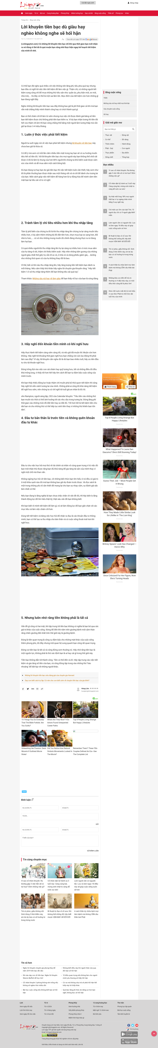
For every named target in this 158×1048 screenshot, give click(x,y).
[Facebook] (128, 1026)
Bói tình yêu (97, 1014)
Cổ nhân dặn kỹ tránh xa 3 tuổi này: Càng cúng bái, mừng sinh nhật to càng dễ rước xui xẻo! (122, 186)
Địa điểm (125, 153)
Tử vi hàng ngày (50, 1010)
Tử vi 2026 (48, 1006)
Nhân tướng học (77, 13)
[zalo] (33, 689)
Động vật (125, 135)
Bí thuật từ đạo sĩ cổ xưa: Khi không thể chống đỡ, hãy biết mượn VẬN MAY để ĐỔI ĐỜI (59, 914)
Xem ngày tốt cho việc (28, 1014)
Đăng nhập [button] (134, 3)
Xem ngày (28, 13)
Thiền (105, 98)
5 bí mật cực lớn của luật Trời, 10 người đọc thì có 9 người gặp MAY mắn (122, 212)
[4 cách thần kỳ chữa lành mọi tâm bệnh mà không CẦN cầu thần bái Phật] (86, 901)
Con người (126, 148)
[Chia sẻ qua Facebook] (23, 689)
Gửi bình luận (93, 851)
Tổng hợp (125, 157)
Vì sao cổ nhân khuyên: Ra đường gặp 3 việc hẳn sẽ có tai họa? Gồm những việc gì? (33, 884)
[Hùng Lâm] (78, 689)
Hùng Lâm (85, 688)
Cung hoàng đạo (53, 13)
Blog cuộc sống (100, 13)
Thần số (111, 13)
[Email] (37, 689)
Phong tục (119, 13)
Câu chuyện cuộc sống (112, 109)
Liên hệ (80, 1044)
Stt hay (106, 114)
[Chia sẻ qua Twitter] (28, 689)
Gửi (97, 824)
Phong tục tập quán (124, 1006)
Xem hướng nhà (74, 1006)
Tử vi (36, 13)
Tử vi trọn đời (49, 1014)
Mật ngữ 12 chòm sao (101, 1010)
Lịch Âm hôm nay (26, 1010)
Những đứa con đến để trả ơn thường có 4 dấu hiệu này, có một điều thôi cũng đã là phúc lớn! (121, 281)
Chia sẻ (131, 387)
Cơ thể (107, 139)
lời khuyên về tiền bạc (82, 143)
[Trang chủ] (22, 13)
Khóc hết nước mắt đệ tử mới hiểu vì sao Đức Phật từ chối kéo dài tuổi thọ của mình (122, 294)
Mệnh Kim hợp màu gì (76, 1018)
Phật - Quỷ (109, 148)
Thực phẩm (109, 153)
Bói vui (42, 13)
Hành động (126, 144)
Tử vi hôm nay (98, 1006)
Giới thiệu (45, 1044)
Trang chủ (24, 20)
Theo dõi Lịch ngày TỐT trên (76, 39)
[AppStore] (129, 1044)
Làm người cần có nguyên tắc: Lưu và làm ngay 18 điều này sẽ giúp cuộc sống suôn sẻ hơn (122, 225)
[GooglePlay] (129, 1036)
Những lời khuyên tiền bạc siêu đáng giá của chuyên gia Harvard (49, 675)
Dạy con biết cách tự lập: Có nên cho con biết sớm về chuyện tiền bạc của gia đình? (57, 680)
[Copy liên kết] (42, 689)
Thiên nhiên (109, 144)
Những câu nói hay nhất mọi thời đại (116, 103)
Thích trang (111, 387)
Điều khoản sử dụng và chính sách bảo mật (63, 1044)
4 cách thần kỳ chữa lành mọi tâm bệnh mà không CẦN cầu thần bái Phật (86, 914)
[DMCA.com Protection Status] (49, 1036)
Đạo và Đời (89, 13)
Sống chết (109, 157)
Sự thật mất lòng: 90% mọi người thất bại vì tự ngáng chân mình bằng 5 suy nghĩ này (121, 199)
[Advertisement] (55, 67)
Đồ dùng (125, 139)
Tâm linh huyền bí (123, 1014)
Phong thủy (65, 13)
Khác (127, 13)
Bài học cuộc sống (123, 1010)
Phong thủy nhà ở (75, 1014)
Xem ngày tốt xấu (26, 1006)
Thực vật (108, 135)
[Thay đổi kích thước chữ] (63, 39)
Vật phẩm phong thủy (76, 1010)
